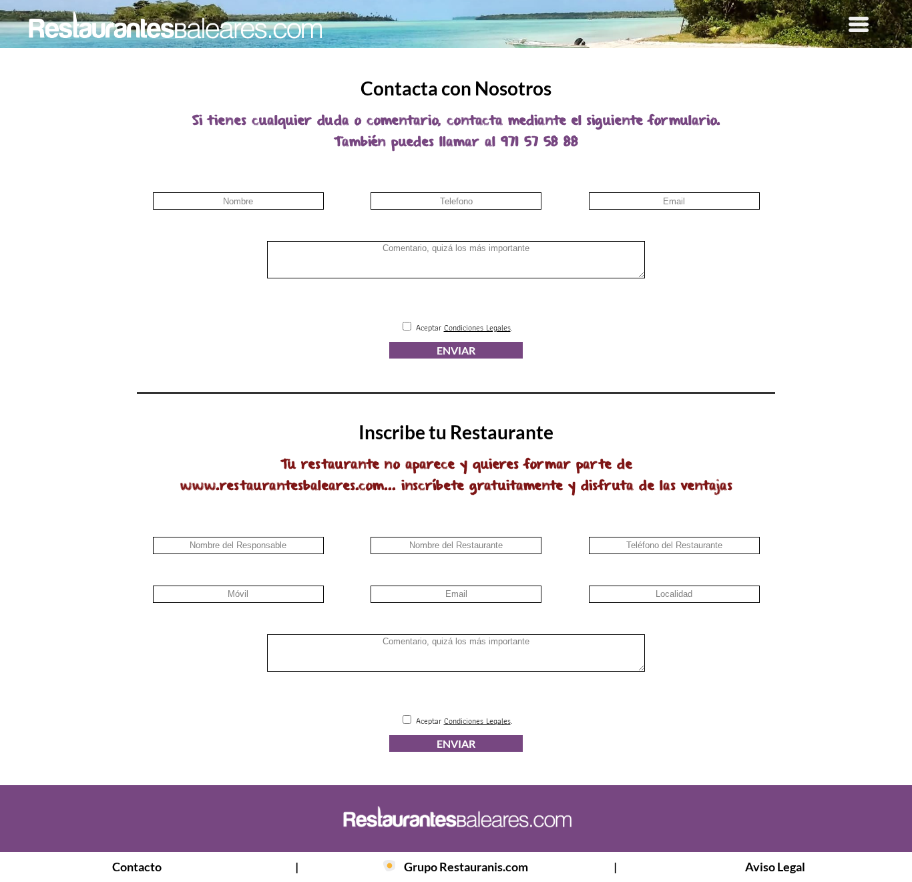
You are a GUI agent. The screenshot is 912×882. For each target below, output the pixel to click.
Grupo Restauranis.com (466, 866)
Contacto (137, 866)
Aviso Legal (775, 866)
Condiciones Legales (477, 327)
